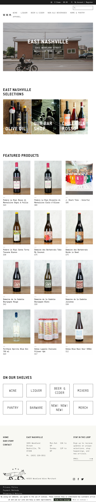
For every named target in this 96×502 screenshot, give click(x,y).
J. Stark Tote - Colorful (78, 200)
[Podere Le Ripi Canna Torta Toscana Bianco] (16, 227)
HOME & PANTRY (77, 13)
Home (6, 437)
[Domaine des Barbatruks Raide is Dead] (79, 227)
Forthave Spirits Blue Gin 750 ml (15, 350)
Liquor (24, 13)
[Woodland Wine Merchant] (7, 15)
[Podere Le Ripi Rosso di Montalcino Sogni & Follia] (16, 178)
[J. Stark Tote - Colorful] (79, 178)
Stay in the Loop (82, 437)
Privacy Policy (10, 487)
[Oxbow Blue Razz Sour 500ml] (79, 326)
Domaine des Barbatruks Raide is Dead (77, 251)
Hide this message (62, 500)
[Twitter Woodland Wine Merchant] (82, 479)
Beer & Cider (37, 13)
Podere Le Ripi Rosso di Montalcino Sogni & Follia (15, 201)
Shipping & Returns (12, 494)
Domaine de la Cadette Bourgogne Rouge (13, 300)
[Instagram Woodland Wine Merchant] (74, 479)
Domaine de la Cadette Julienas (76, 300)
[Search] (74, 8)
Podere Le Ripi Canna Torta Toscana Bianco (16, 251)
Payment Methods (11, 490)
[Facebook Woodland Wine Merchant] (78, 479)
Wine (15, 13)
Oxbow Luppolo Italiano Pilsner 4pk (45, 350)
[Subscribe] (91, 459)
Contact (7, 445)
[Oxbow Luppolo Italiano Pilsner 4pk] (48, 326)
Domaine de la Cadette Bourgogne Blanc (44, 300)
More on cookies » (80, 500)
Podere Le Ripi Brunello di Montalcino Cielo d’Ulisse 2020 (47, 201)
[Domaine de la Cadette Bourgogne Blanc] (48, 277)
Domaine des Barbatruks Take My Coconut (47, 251)
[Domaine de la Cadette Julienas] (79, 277)
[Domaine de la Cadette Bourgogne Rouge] (16, 277)
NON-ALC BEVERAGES (57, 13)
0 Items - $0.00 (61, 2)
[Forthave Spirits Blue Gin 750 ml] (16, 326)
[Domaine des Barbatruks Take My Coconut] (48, 227)
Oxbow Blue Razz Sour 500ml (79, 349)
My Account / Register (83, 2)
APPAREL (17, 17)
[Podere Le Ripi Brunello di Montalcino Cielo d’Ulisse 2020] (48, 178)
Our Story (8, 441)
